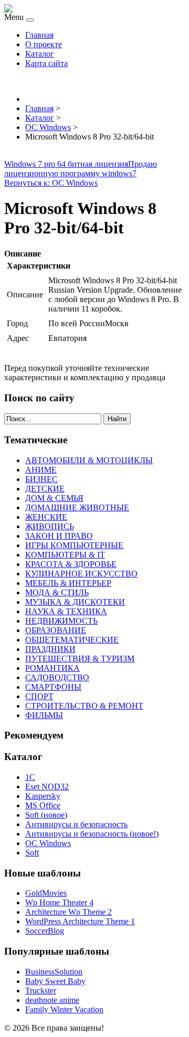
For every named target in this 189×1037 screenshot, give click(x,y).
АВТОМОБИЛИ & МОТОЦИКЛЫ (89, 460)
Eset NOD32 (47, 786)
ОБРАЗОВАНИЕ (55, 630)
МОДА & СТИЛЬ (57, 592)
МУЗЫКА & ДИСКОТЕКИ (75, 601)
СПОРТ (39, 696)
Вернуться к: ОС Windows (51, 182)
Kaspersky (42, 796)
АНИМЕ (41, 469)
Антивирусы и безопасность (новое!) (92, 833)
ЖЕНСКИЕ (46, 516)
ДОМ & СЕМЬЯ (54, 498)
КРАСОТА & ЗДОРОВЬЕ (71, 564)
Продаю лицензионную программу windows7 (80, 168)
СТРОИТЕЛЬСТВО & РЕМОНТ (84, 705)
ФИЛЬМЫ (44, 715)
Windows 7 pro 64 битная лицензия (66, 163)
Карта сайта (46, 63)
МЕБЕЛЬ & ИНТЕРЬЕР (68, 583)
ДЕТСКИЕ (45, 488)
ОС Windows (48, 843)
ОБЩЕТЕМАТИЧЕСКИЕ (72, 639)
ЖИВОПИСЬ (49, 526)
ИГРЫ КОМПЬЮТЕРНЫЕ (74, 545)
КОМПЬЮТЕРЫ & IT (65, 554)
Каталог (39, 53)
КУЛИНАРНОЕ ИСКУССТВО (81, 573)
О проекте (43, 44)
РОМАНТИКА (52, 668)
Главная (39, 34)
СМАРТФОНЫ (53, 686)
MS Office (42, 805)
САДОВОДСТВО (57, 677)
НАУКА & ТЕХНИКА (66, 611)
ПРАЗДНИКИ (50, 649)
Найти (117, 419)
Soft (32, 852)
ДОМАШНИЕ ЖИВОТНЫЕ (77, 507)
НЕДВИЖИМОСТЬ (61, 620)
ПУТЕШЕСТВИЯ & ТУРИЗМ (79, 658)
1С (30, 777)
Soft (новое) (46, 814)
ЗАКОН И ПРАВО (59, 535)
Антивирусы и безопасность (76, 824)
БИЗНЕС (41, 479)
